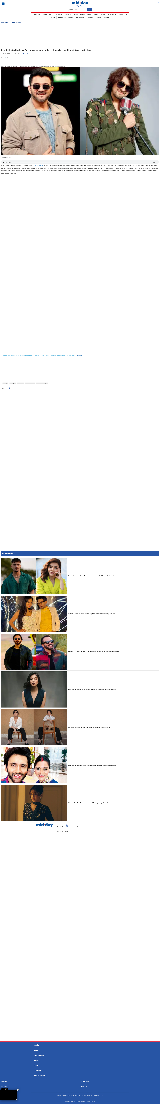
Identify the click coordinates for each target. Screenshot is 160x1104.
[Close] (18, 1090)
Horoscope (106, 17)
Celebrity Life (68, 14)
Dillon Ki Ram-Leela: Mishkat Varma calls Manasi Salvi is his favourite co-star (92, 765)
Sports (76, 14)
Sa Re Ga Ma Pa (38, 166)
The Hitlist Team (24, 53)
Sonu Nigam (12, 383)
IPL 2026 (53, 17)
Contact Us (96, 1095)
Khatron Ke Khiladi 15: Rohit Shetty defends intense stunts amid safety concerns (93, 651)
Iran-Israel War (62, 17)
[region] (80, 36)
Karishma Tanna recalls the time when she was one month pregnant (89, 727)
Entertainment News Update (42, 383)
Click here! (79, 355)
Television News (16, 22)
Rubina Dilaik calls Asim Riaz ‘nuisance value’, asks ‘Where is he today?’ (91, 576)
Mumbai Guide (123, 14)
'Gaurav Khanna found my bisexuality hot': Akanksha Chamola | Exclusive (91, 613)
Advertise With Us (67, 1095)
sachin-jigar (5, 383)
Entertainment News (30, 383)
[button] (14, 3)
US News (70, 17)
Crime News (90, 17)
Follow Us (18, 58)
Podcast (96, 14)
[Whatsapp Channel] (13, 61)
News (50, 14)
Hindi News (4, 1081)
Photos (89, 14)
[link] (4, 1089)
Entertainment (58, 14)
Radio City (84, 1086)
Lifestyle (82, 14)
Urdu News (4, 1086)
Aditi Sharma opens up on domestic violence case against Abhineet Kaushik (92, 689)
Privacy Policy (77, 1095)
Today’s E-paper (80, 6)
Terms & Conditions (87, 1095)
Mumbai (44, 14)
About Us (58, 1095)
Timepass (102, 14)
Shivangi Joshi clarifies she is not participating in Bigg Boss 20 (88, 803)
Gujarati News (85, 1081)
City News (98, 17)
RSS (102, 1095)
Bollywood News (80, 17)
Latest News (37, 14)
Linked (10, 58)
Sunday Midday (39, 1075)
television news (20, 383)
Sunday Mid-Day (112, 14)
